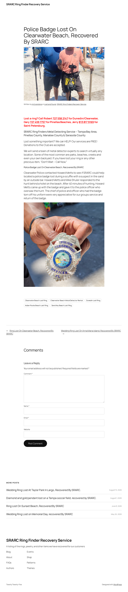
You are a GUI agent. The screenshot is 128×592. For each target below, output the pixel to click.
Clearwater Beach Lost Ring (36, 300)
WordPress (117, 584)
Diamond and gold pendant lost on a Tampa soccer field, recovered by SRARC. (51, 498)
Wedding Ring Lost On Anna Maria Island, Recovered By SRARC (91, 330)
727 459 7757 (38, 122)
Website (27, 429)
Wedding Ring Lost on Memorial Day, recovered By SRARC (39, 514)
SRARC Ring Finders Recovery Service (71, 104)
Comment (28, 373)
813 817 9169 (86, 122)
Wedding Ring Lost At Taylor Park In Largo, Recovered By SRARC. (43, 490)
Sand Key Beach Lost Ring (62, 305)
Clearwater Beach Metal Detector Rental (66, 300)
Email (26, 418)
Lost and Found (50, 104)
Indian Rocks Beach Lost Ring (36, 305)
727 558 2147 (60, 118)
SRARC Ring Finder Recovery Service (28, 4)
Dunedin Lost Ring (93, 300)
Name (26, 406)
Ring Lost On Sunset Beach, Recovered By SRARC (35, 506)
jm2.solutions (37, 104)
